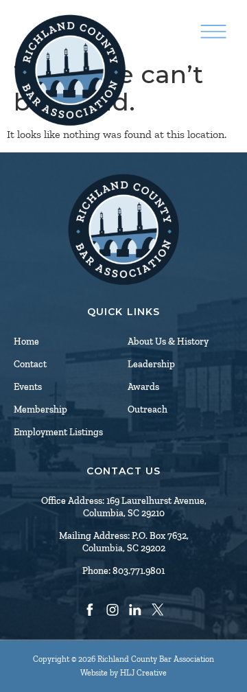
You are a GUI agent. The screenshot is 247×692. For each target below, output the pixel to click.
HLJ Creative (143, 673)
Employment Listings (58, 432)
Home (26, 341)
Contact (30, 364)
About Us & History (168, 341)
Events (28, 387)
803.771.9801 (139, 571)
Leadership (151, 364)
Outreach (147, 409)
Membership (40, 409)
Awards (143, 387)
